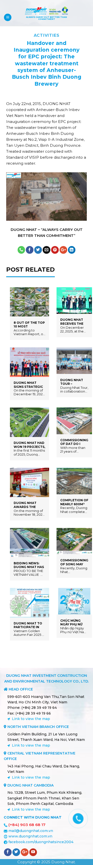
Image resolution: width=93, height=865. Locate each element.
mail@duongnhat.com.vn (30, 831)
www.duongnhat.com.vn (30, 836)
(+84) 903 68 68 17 (26, 824)
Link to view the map (31, 719)
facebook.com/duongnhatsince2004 (40, 842)
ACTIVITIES (47, 35)
